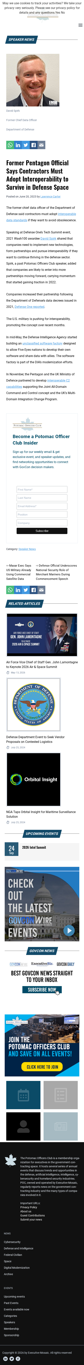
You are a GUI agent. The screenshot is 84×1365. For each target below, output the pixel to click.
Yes (57, 12)
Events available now (16, 1309)
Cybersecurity (12, 1242)
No (63, 12)
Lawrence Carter (50, 196)
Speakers (9, 1322)
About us (25, 1211)
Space (7, 1261)
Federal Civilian (13, 1254)
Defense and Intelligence (18, 1248)
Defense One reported (29, 307)
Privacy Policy (28, 1207)
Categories (10, 1315)
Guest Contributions (32, 1215)
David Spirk (48, 238)
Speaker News (27, 549)
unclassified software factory (42, 343)
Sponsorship (11, 1335)
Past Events (11, 1303)
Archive (8, 1274)
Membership (11, 1328)
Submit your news (31, 1219)
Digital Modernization (17, 1267)
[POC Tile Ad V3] (42, 1045)
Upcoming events (14, 1296)
